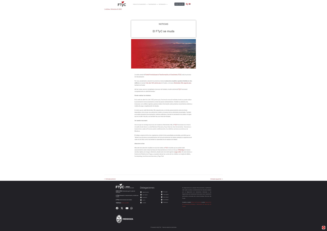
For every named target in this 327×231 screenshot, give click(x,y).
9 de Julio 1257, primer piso (153, 83)
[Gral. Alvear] (170, 197)
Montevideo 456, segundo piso (182, 83)
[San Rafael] (170, 200)
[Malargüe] (170, 202)
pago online (178, 152)
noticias (107, 9)
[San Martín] (149, 195)
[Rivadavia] (149, 197)
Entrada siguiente (217, 179)
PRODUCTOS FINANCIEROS (139, 4)
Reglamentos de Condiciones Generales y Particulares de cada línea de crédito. (196, 204)
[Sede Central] (149, 192)
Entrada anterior (110, 179)
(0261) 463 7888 (125, 202)
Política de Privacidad (196, 202)
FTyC (179, 74)
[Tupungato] (170, 194)
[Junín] (149, 200)
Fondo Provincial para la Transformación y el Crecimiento (161, 74)
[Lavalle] (149, 203)
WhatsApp (181, 150)
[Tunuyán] (170, 192)
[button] (187, 4)
